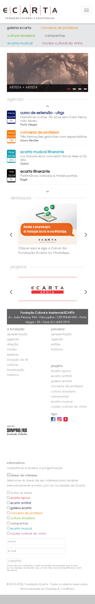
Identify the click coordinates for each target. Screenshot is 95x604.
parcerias (58, 329)
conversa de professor (59, 27)
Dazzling (51, 589)
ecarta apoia (61, 371)
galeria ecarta (19, 27)
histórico (13, 375)
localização (15, 370)
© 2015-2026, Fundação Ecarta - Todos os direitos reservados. (47, 584)
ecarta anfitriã (61, 376)
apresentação (17, 334)
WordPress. (67, 589)
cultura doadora (21, 35)
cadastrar (14, 561)
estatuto (13, 355)
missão (12, 349)
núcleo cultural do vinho (62, 43)
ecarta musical (20, 43)
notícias (12, 365)
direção (12, 344)
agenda (13, 339)
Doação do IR (17, 360)
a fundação (16, 329)
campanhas (55, 35)
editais (55, 344)
